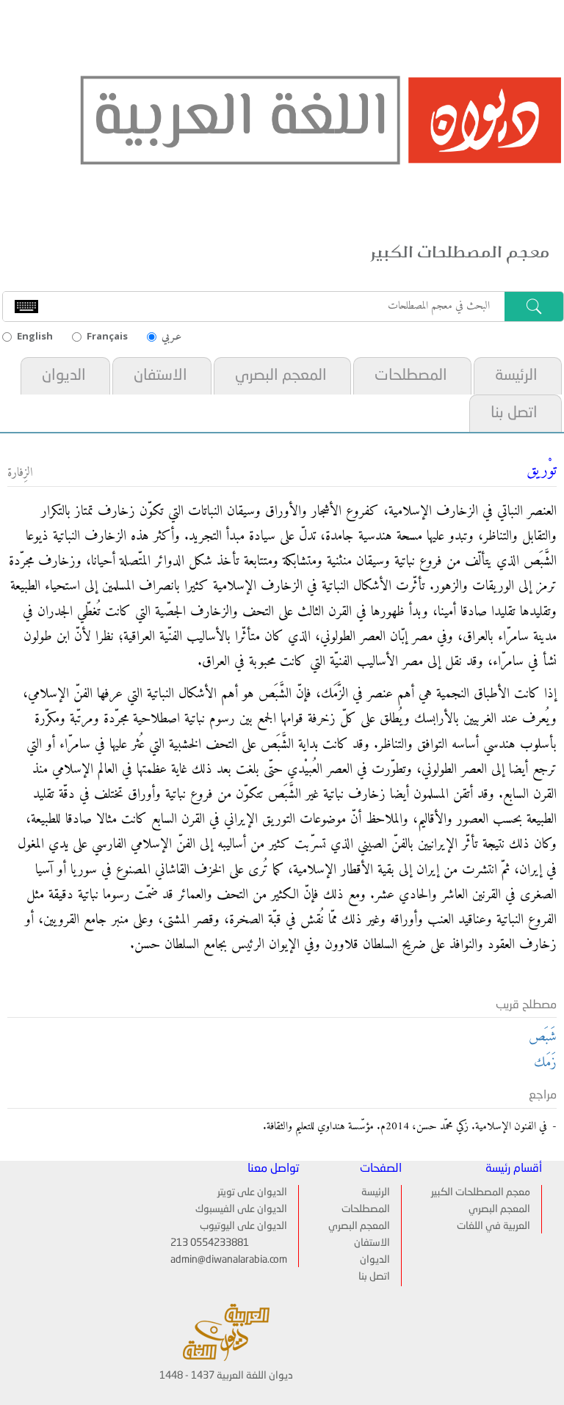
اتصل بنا (514, 413)
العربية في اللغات (493, 1226)
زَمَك (545, 1062)
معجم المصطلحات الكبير (480, 1192)
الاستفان (160, 376)
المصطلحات (411, 376)
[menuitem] (516, 376)
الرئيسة (516, 376)
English (35, 335)
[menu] (364, 1235)
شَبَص (543, 1037)
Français (107, 335)
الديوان (64, 376)
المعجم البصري (281, 376)
